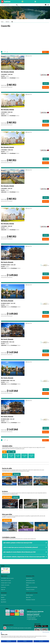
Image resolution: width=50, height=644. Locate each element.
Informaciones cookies (30, 582)
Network (2, 597)
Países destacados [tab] (7, 520)
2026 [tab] (4, 451)
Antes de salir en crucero (6, 580)
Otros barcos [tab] (15, 497)
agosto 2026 (4, 456)
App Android (3, 602)
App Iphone (3, 599)
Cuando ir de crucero (5, 585)
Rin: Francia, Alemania (7, 262)
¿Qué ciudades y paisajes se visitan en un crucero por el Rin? (17, 543)
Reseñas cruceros (29, 595)
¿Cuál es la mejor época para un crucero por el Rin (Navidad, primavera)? (20, 547)
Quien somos (3, 595)
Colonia (8, 78)
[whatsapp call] (22, 2)
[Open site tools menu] (48, 1)
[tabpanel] (25, 456)
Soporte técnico (29, 578)
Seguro (27, 585)
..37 (4, 51)
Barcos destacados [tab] (7, 497)
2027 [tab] (9, 451)
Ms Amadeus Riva (4, 342)
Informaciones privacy (30, 580)
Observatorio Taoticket (30, 599)
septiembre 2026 (11, 456)
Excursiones (3, 587)
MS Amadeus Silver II (5, 264)
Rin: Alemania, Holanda (7, 72)
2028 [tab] (13, 451)
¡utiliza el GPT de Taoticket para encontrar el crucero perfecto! (19, 628)
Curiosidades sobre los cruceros (7, 578)
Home (2, 21)
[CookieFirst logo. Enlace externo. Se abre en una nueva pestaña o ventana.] (1, 633)
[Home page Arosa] (45, 74)
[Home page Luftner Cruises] (45, 264)
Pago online (28, 597)
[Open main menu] (48, 4)
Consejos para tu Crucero (6, 582)
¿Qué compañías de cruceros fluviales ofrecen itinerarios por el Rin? (19, 552)
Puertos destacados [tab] (7, 474)
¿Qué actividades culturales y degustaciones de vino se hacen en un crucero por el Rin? (24, 556)
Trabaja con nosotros (30, 589)
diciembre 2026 (31, 456)
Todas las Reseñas (5, 572)
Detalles (46, 83)
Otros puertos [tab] (16, 474)
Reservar (45, 87)
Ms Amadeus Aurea (5, 380)
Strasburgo (9, 268)
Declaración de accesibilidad (31, 587)
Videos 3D (3, 589)
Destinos (7, 21)
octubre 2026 (18, 456)
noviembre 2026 (24, 456)
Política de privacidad (46, 632)
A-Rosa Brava (4, 74)
